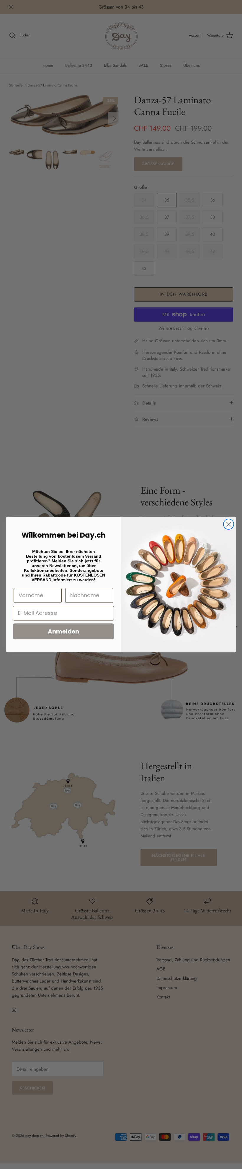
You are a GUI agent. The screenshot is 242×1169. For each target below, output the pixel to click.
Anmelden (63, 631)
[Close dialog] (228, 524)
